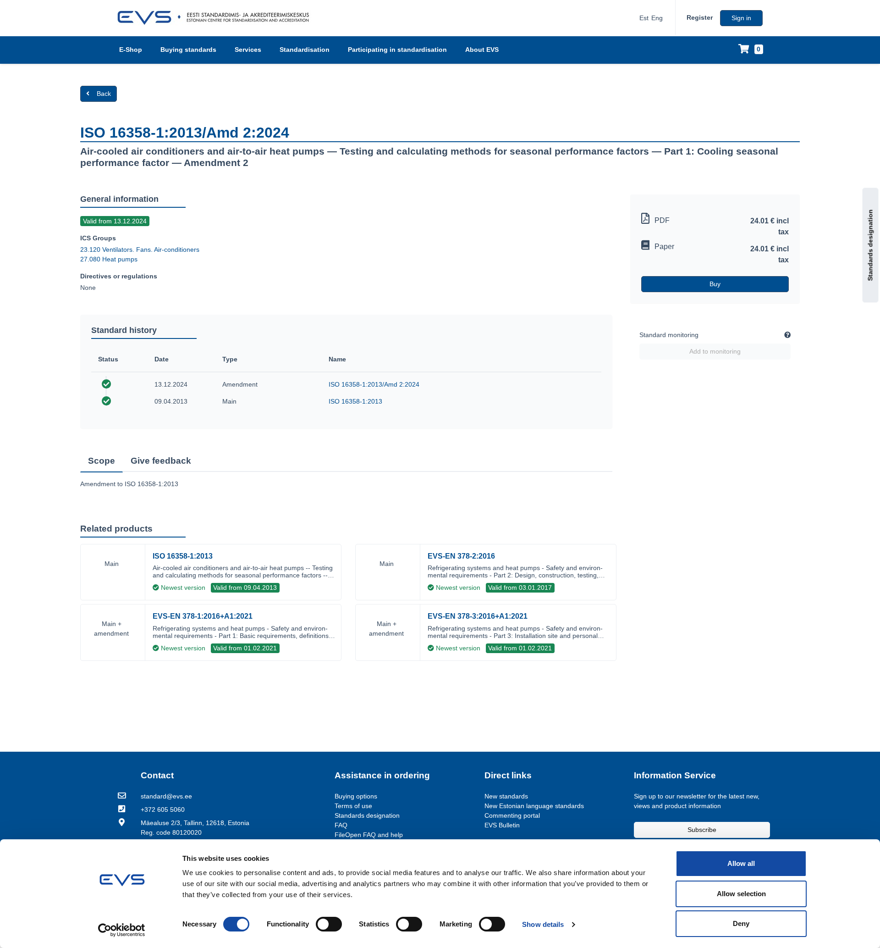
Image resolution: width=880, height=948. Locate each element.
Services (248, 49)
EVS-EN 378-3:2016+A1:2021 (478, 616)
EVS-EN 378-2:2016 (461, 556)
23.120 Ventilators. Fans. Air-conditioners (139, 249)
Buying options (356, 796)
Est (644, 18)
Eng (657, 18)
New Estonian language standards (534, 805)
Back (104, 93)
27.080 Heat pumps (109, 259)
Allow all (741, 863)
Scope (101, 461)
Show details (543, 924)
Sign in (741, 18)
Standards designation (870, 245)
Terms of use (353, 805)
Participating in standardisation (397, 49)
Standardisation (305, 49)
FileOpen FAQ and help (369, 834)
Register (700, 17)
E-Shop (130, 49)
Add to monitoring (715, 351)
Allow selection (741, 894)
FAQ (341, 825)
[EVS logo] (216, 18)
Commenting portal (512, 815)
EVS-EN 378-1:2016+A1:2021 (203, 616)
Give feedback (161, 461)
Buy (715, 284)
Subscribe (702, 829)
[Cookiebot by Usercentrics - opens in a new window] (122, 930)
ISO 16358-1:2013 (355, 401)
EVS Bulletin (502, 825)
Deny (741, 923)
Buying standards (188, 49)
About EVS (482, 49)
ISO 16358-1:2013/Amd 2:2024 (374, 384)
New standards (506, 796)
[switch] (329, 924)
